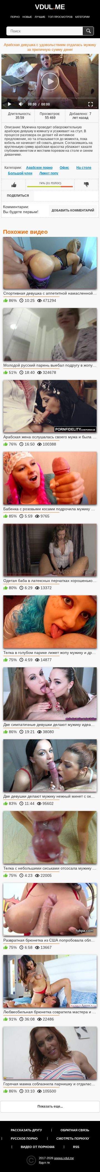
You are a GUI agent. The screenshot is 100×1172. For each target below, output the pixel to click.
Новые (27, 17)
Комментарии (15, 207)
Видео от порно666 (37, 1147)
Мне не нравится (86, 184)
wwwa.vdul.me (64, 1158)
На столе (83, 168)
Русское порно (24, 1138)
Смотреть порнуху (72, 1138)
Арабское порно (39, 168)
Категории (82, 17)
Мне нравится (14, 184)
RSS (76, 1147)
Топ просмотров (60, 17)
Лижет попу (48, 173)
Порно (15, 17)
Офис (64, 168)
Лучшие (40, 17)
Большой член (20, 173)
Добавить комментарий (73, 210)
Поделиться (18, 195)
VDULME (50, 7)
